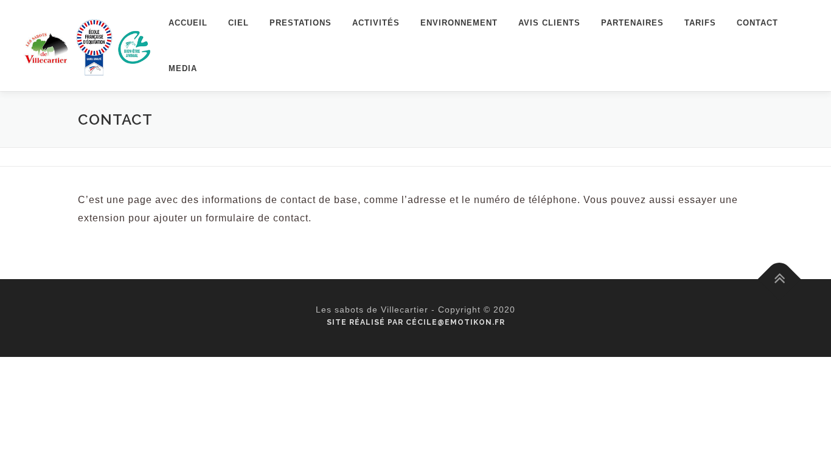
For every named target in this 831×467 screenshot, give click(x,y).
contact (757, 22)
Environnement (459, 22)
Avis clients (549, 22)
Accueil (188, 22)
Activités (376, 22)
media (183, 68)
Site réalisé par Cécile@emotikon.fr (416, 322)
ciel (238, 22)
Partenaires (632, 22)
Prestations (300, 22)
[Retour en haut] (779, 279)
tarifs (700, 22)
